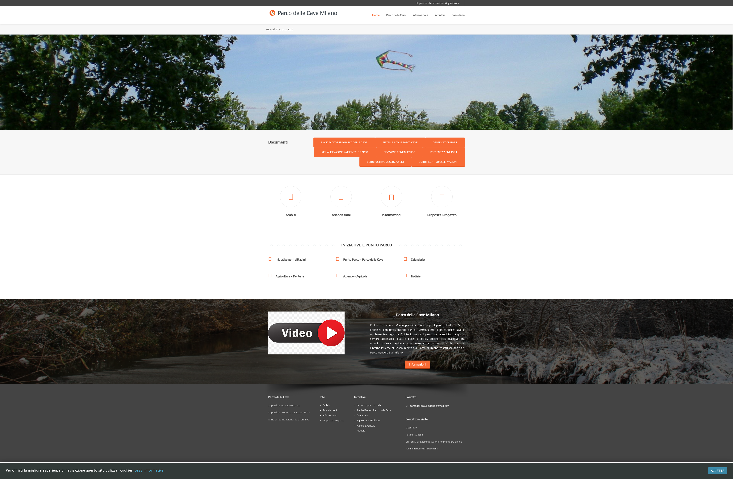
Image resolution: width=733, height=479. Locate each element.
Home (376, 15)
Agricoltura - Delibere (290, 276)
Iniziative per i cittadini (291, 259)
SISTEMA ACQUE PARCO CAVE (400, 142)
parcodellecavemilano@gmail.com (439, 3)
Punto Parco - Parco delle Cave (363, 259)
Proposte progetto (333, 420)
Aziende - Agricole (355, 276)
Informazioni (420, 15)
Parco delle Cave (396, 15)
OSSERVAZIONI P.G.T (445, 142)
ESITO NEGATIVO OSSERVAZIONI (438, 161)
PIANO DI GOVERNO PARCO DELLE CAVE (344, 142)
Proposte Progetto (442, 215)
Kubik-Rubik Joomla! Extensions (422, 448)
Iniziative (439, 15)
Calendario (458, 15)
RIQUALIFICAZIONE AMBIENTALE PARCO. (345, 152)
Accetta (717, 471)
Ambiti (291, 215)
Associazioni (341, 215)
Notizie (416, 276)
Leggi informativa (149, 470)
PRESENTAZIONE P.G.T (443, 152)
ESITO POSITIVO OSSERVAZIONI (385, 161)
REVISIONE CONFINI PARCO (399, 152)
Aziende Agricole (366, 425)
